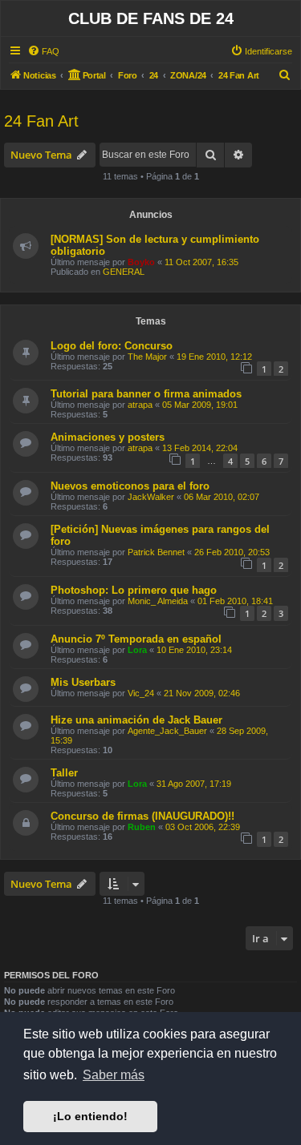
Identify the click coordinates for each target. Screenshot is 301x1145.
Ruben (142, 827)
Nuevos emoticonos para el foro (130, 486)
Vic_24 (141, 693)
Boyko (141, 262)
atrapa (140, 404)
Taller (64, 773)
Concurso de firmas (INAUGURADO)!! (142, 816)
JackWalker (151, 497)
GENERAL (123, 271)
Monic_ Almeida (158, 601)
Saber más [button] (113, 1075)
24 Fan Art (41, 121)
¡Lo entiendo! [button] (90, 1116)
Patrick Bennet (156, 552)
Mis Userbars (83, 682)
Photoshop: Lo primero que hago (134, 590)
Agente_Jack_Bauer (167, 731)
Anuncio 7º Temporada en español (136, 639)
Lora (137, 650)
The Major (147, 356)
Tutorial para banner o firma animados (146, 394)
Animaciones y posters (108, 437)
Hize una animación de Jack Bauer (136, 720)
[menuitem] (43, 51)
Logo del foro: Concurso (112, 346)
